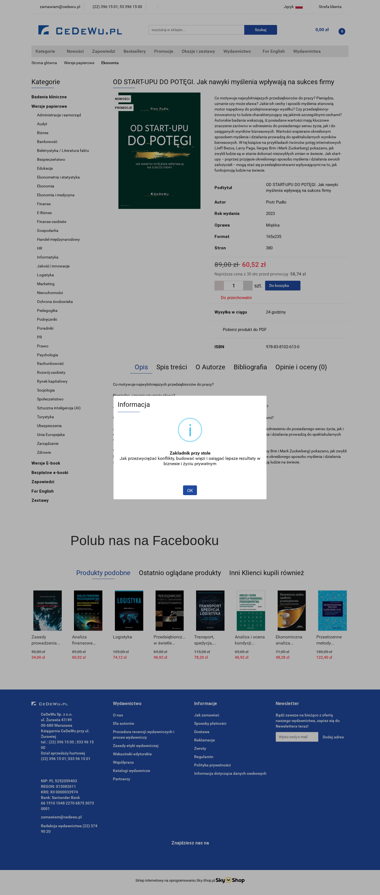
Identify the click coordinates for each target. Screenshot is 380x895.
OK (190, 490)
